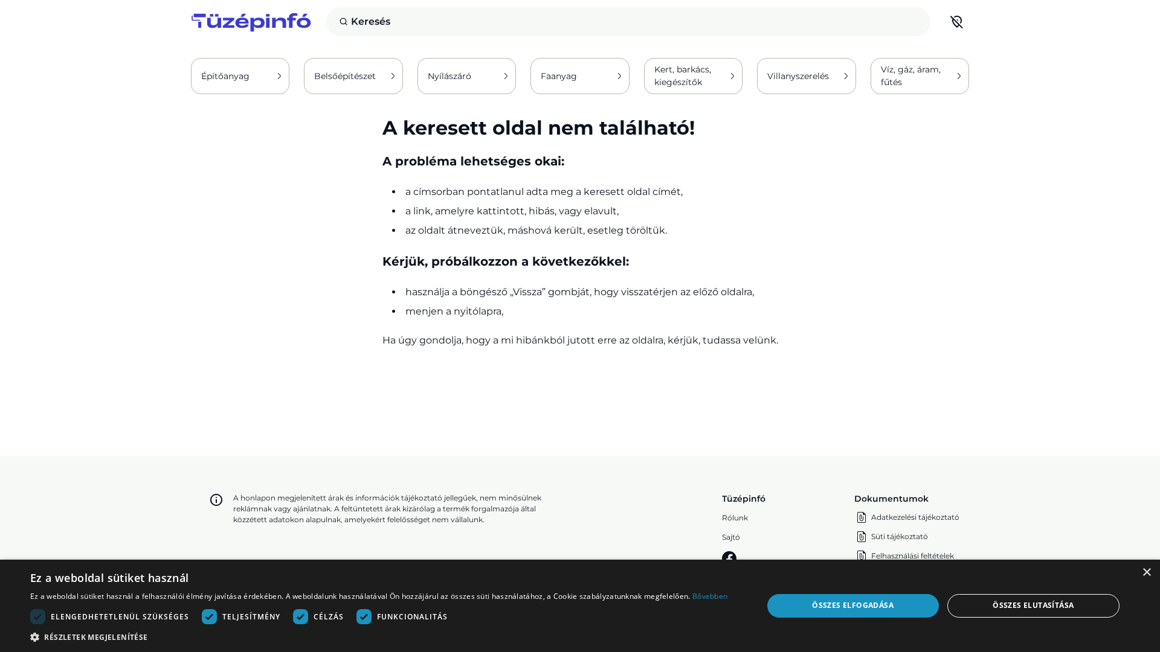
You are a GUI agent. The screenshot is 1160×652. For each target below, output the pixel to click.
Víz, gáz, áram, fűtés (911, 76)
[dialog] (580, 606)
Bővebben (709, 596)
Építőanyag (225, 76)
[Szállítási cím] (957, 22)
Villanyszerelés (798, 76)
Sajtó (731, 537)
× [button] (1146, 572)
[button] (378, 637)
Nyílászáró (449, 76)
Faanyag (559, 76)
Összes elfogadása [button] (853, 605)
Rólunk (735, 517)
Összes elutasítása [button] (1033, 605)
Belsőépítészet (345, 76)
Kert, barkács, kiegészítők (682, 76)
